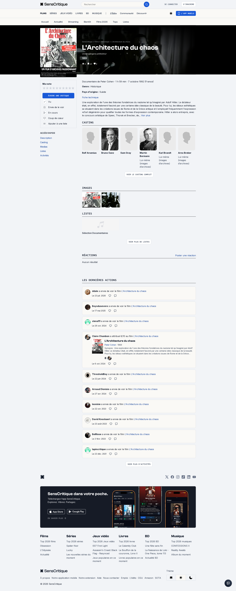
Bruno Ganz (107, 152)
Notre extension (87, 578)
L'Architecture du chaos (121, 42)
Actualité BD (151, 557)
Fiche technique (90, 97)
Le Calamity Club (127, 545)
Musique (177, 536)
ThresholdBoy (99, 374)
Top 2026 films (48, 541)
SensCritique (87, 42)
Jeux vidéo (101, 536)
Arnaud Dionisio (100, 389)
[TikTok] (183, 478)
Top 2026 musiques (181, 541)
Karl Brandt (165, 152)
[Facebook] (172, 478)
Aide (99, 578)
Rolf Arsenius (89, 152)
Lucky (69, 550)
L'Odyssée (45, 550)
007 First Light (100, 545)
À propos (45, 578)
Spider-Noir (72, 545)
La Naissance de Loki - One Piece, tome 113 (157, 552)
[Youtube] (194, 478)
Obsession (45, 545)
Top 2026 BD (152, 541)
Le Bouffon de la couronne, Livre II (128, 552)
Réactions (89, 255)
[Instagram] (177, 478)
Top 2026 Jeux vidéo (104, 541)
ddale (95, 291)
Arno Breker (184, 152)
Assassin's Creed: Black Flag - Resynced (105, 552)
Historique (105, 42)
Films (97, 42)
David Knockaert (101, 419)
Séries (71, 536)
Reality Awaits (178, 550)
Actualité (44, 554)
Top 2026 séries (74, 541)
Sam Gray (125, 152)
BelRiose (96, 434)
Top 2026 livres (127, 541)
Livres (123, 536)
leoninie (96, 404)
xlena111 (96, 321)
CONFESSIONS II (180, 545)
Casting (88, 122)
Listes (87, 213)
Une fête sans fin (154, 545)
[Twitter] (167, 478)
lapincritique (99, 449)
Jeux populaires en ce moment (104, 559)
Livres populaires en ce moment (131, 559)
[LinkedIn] (188, 478)
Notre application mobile (64, 578)
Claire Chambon (100, 336)
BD (147, 536)
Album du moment (181, 554)
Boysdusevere (100, 306)
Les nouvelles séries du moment (78, 556)
